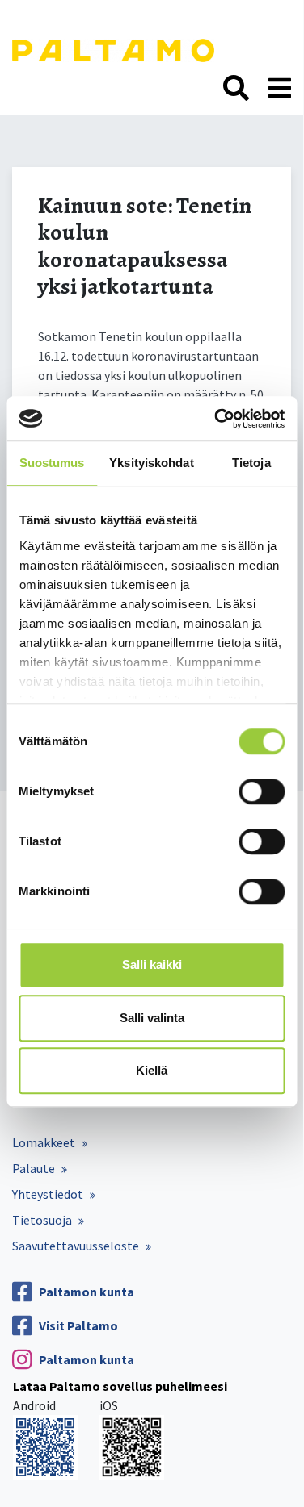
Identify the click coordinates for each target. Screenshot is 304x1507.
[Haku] (236, 88)
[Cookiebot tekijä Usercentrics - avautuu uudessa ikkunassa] (216, 418)
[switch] (262, 791)
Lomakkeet (43, 1142)
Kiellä (151, 1070)
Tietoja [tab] (251, 463)
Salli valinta (152, 1018)
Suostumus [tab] (52, 463)
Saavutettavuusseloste (75, 1246)
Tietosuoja (42, 1220)
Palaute (33, 1168)
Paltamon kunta (86, 1292)
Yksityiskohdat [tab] (151, 463)
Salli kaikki (152, 964)
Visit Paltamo (78, 1325)
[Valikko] (279, 88)
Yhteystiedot (47, 1194)
